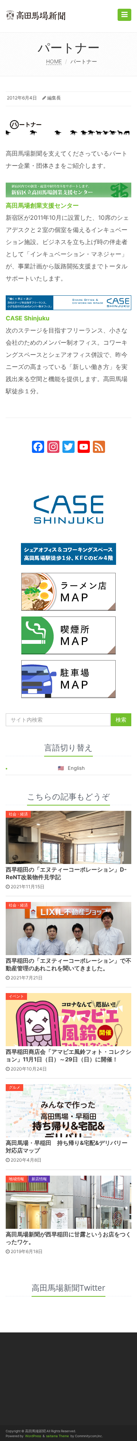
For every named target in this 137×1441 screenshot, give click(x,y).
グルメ (14, 1087)
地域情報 (16, 1178)
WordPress (33, 1436)
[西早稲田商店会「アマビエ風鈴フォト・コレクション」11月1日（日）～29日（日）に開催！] (68, 1019)
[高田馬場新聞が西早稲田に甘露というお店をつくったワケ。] (68, 1201)
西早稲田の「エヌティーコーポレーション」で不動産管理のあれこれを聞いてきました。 (68, 964)
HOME (54, 61)
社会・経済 (18, 814)
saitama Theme (57, 1436)
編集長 (54, 98)
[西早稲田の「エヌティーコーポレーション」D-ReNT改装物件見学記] (68, 837)
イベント (16, 996)
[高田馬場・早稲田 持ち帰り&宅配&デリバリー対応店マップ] (68, 1110)
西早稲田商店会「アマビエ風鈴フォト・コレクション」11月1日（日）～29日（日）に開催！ (68, 1055)
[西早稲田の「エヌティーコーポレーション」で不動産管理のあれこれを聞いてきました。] (68, 928)
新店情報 (39, 1178)
